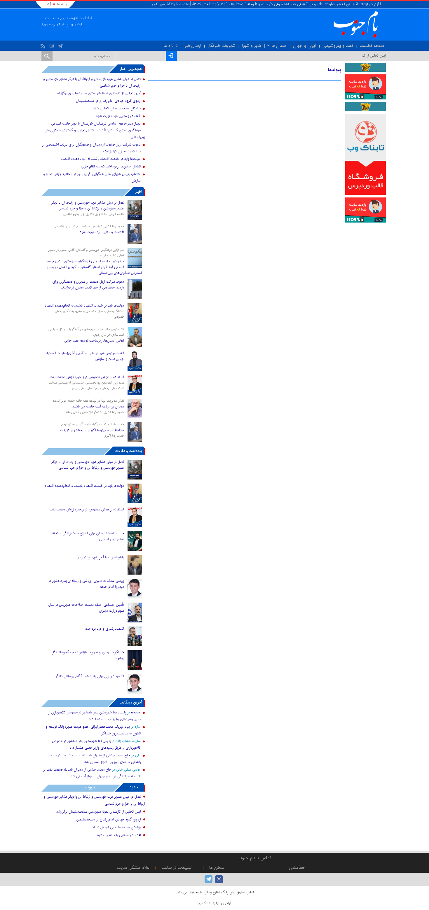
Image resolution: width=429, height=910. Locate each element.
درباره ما (170, 46)
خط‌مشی (297, 868)
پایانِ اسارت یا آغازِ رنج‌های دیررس (100, 557)
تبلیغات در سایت (176, 868)
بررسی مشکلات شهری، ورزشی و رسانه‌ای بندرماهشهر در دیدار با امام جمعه (86, 583)
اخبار (138, 191)
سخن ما (216, 868)
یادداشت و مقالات (128, 451)
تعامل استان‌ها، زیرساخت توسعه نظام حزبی (111, 166)
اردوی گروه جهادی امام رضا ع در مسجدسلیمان (108, 101)
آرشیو (47, 4)
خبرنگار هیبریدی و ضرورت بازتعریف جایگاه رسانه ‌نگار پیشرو (88, 655)
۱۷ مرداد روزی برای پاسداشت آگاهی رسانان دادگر (89, 676)
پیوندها (62, 4)
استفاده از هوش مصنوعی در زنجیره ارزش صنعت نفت (87, 377)
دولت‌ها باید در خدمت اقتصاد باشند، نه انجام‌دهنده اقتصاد (100, 159)
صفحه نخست (372, 46)
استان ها (279, 46)
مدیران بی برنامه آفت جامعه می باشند (98, 406)
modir (136, 712)
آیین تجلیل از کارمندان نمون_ (365, 55)
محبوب (91, 787)
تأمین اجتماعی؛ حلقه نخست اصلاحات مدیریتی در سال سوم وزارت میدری (86, 607)
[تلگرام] (61, 45)
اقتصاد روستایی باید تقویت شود (118, 116)
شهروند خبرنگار (221, 46)
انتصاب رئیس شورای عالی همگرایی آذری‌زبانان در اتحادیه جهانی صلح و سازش (85, 356)
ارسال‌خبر (192, 46)
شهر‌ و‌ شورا (251, 46)
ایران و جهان (304, 46)
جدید (133, 787)
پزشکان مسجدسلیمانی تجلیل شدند (116, 108)
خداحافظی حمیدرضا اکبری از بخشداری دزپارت (92, 430)
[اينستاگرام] (52, 45)
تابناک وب (204, 903)
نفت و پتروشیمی (337, 46)
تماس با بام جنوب (254, 858)
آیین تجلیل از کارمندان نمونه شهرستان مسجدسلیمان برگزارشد (98, 93)
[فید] (44, 45)
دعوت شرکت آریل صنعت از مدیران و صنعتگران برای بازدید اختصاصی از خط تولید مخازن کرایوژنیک (88, 284)
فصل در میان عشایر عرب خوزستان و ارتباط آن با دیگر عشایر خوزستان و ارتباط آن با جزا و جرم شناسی (87, 205)
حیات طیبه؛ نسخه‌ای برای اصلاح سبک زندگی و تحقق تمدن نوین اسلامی (87, 536)
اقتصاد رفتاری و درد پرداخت (104, 628)
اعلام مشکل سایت (133, 868)
